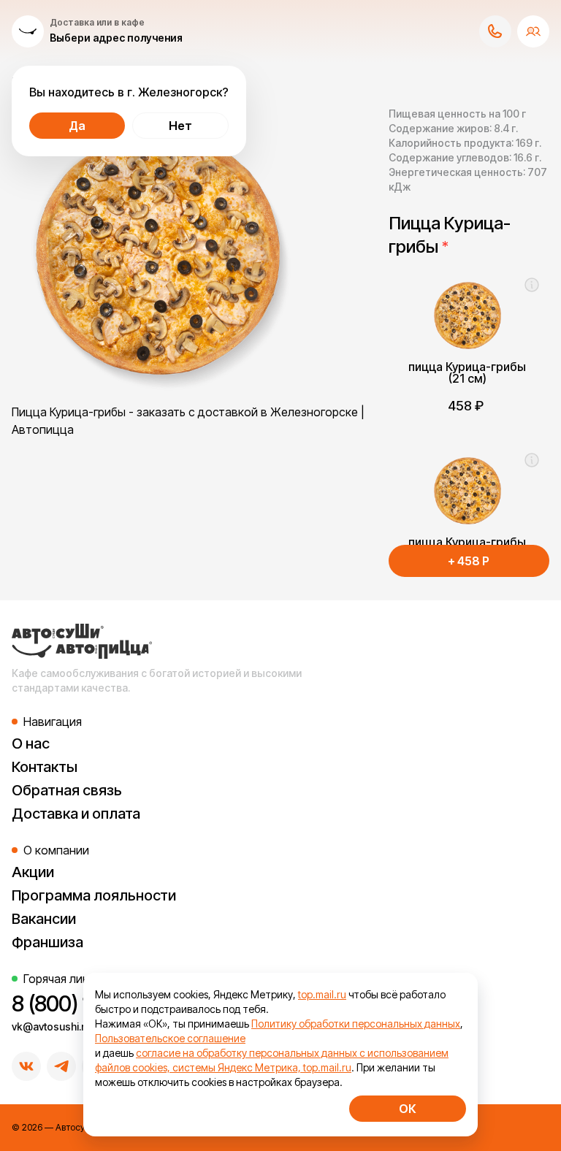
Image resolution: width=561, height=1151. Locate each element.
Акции (33, 872)
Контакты (44, 767)
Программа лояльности (94, 895)
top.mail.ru (322, 994)
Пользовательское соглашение (170, 1038)
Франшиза (47, 942)
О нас (31, 743)
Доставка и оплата (76, 813)
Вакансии (44, 919)
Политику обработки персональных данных (355, 1023)
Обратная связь (67, 790)
